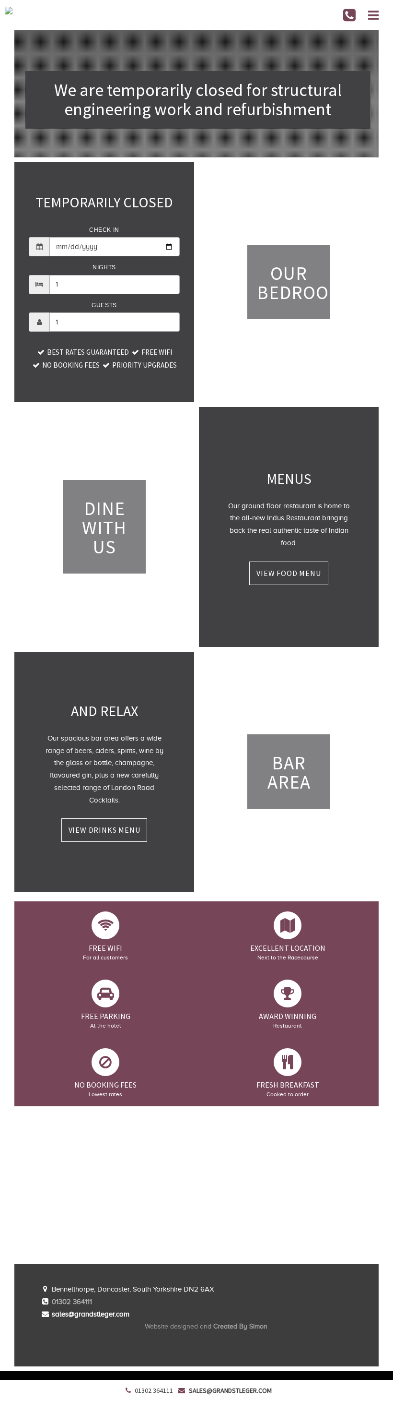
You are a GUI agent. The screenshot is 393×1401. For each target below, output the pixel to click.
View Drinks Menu (104, 830)
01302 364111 (72, 1301)
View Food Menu (288, 573)
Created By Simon (240, 1326)
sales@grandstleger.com (230, 1390)
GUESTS (104, 305)
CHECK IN (104, 230)
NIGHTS (104, 267)
